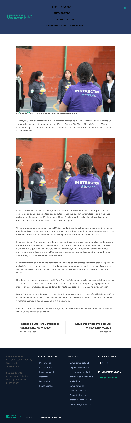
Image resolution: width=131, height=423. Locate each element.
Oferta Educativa (62, 13)
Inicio (54, 7)
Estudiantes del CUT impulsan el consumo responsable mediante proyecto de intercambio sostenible (81, 372)
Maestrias (43, 377)
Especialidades (46, 386)
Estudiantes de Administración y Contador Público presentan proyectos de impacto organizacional (81, 395)
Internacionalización (55, 25)
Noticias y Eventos (65, 19)
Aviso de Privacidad (107, 378)
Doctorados (44, 381)
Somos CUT (66, 7)
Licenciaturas (45, 367)
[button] (125, 8)
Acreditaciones (77, 25)
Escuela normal (46, 372)
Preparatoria (45, 363)
